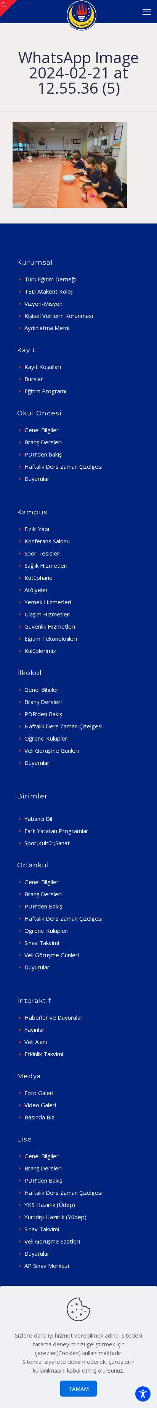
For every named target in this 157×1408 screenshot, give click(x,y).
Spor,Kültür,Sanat (47, 843)
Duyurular (37, 478)
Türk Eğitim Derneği (50, 279)
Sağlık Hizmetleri (45, 565)
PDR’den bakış (43, 454)
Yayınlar (34, 1029)
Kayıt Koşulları (42, 366)
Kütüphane (38, 577)
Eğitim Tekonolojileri (50, 638)
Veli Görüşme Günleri (51, 750)
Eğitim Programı (45, 391)
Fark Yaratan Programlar (56, 831)
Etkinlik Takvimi (43, 1054)
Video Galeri (40, 1105)
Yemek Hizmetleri (47, 602)
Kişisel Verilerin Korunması (58, 315)
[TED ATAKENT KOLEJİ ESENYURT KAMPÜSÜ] (81, 11)
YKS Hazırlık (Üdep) (49, 1204)
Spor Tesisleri (42, 553)
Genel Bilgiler (41, 430)
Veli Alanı (35, 1042)
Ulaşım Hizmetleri (47, 614)
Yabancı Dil (38, 818)
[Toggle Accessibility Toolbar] (143, 1394)
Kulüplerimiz (40, 651)
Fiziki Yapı (36, 529)
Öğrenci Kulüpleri (46, 738)
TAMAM (78, 1388)
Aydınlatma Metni (46, 328)
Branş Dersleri (43, 442)
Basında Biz (39, 1117)
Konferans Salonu (47, 541)
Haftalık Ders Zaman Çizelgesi (63, 466)
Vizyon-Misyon (43, 303)
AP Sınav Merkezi (46, 1265)
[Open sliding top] (8, 8)
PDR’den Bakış (43, 714)
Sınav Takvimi (41, 943)
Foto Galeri (38, 1093)
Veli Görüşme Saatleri (52, 1241)
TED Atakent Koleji (49, 291)
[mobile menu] (146, 11)
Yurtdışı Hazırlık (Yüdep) (55, 1217)
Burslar (33, 379)
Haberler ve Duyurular (53, 1017)
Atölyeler (36, 590)
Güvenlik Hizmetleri (49, 626)
